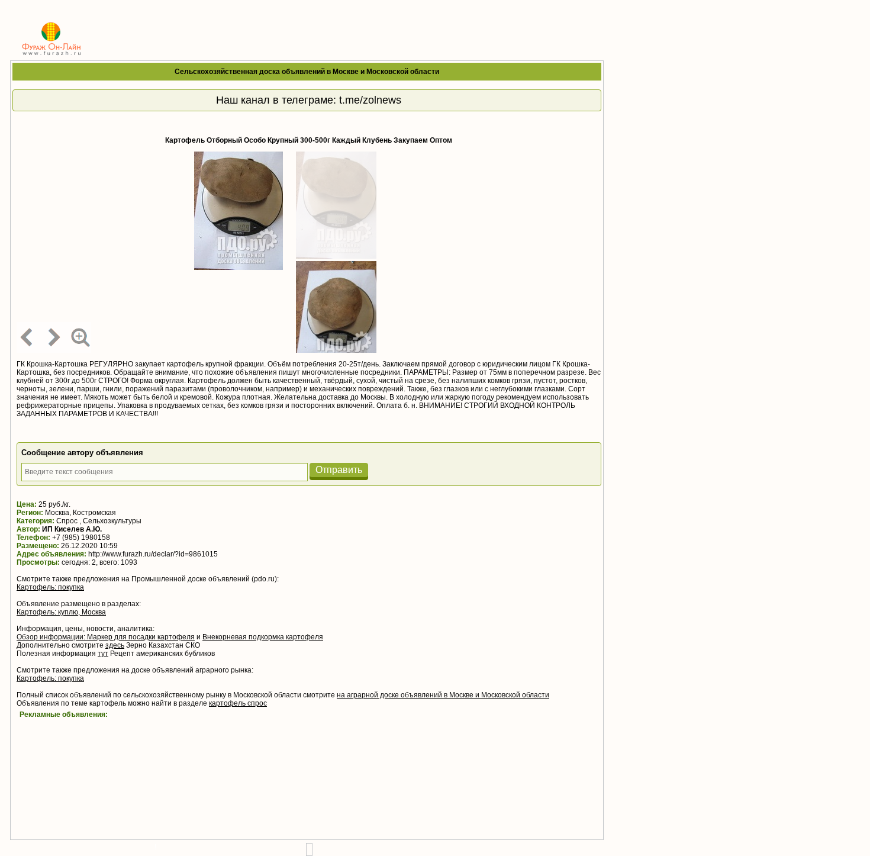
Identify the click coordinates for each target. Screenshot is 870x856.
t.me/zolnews (370, 100)
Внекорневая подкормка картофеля (262, 637)
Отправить (338, 470)
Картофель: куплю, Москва (61, 612)
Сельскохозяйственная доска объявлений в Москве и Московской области (307, 71)
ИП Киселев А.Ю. (72, 529)
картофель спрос (238, 703)
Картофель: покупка (50, 587)
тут (103, 653)
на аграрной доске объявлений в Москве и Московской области (443, 695)
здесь (114, 645)
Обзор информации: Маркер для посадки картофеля (106, 637)
